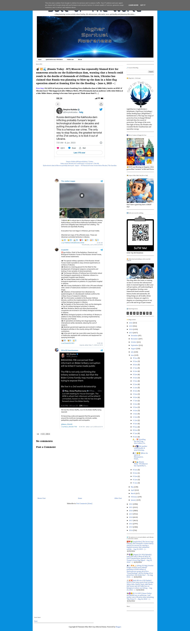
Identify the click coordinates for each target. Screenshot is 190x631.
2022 (131, 504)
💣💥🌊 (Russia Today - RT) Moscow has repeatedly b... (140, 464)
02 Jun (135, 480)
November (134, 339)
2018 (131, 517)
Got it (142, 5)
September (135, 345)
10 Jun (135, 424)
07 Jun (135, 433)
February (134, 497)
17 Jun (135, 401)
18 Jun (135, 397)
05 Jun (135, 470)
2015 (131, 527)
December (134, 335)
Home (80, 498)
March (133, 493)
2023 (131, 333)
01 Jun (135, 483)
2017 (131, 520)
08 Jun (135, 430)
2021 (131, 507)
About (80, 59)
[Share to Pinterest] (49, 434)
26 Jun (135, 371)
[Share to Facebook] (47, 434)
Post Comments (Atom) (84, 503)
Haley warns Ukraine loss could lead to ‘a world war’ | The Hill (80, 163)
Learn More (133, 5)
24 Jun (135, 378)
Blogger (118, 627)
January (134, 500)
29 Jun (135, 361)
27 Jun (135, 368)
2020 (131, 511)
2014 (131, 530)
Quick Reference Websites (54, 59)
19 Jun (135, 394)
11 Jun (135, 420)
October (134, 342)
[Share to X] (45, 434)
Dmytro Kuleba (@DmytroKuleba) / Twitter (79, 161)
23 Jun (135, 381)
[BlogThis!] (43, 434)
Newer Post (42, 498)
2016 (131, 524)
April (133, 490)
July (132, 352)
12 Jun (135, 417)
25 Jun (135, 374)
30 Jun (135, 358)
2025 (131, 326)
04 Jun (135, 473)
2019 (131, 514)
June (132, 355)
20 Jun (135, 391)
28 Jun (135, 365)
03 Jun (135, 476)
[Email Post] (37, 434)
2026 (131, 323)
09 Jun (135, 427)
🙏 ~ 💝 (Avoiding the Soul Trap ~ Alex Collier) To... (139, 441)
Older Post (118, 498)
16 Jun (135, 404)
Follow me (70, 59)
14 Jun (135, 410)
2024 (131, 329)
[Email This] (42, 434)
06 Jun (135, 437)
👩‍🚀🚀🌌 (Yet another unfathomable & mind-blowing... (140, 448)
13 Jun (135, 414)
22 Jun (135, 384)
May (132, 487)
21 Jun (135, 388)
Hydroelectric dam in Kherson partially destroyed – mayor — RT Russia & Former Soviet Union (72, 165)
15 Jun (135, 407)
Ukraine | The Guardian (109, 165)
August (133, 349)
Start (39, 59)
